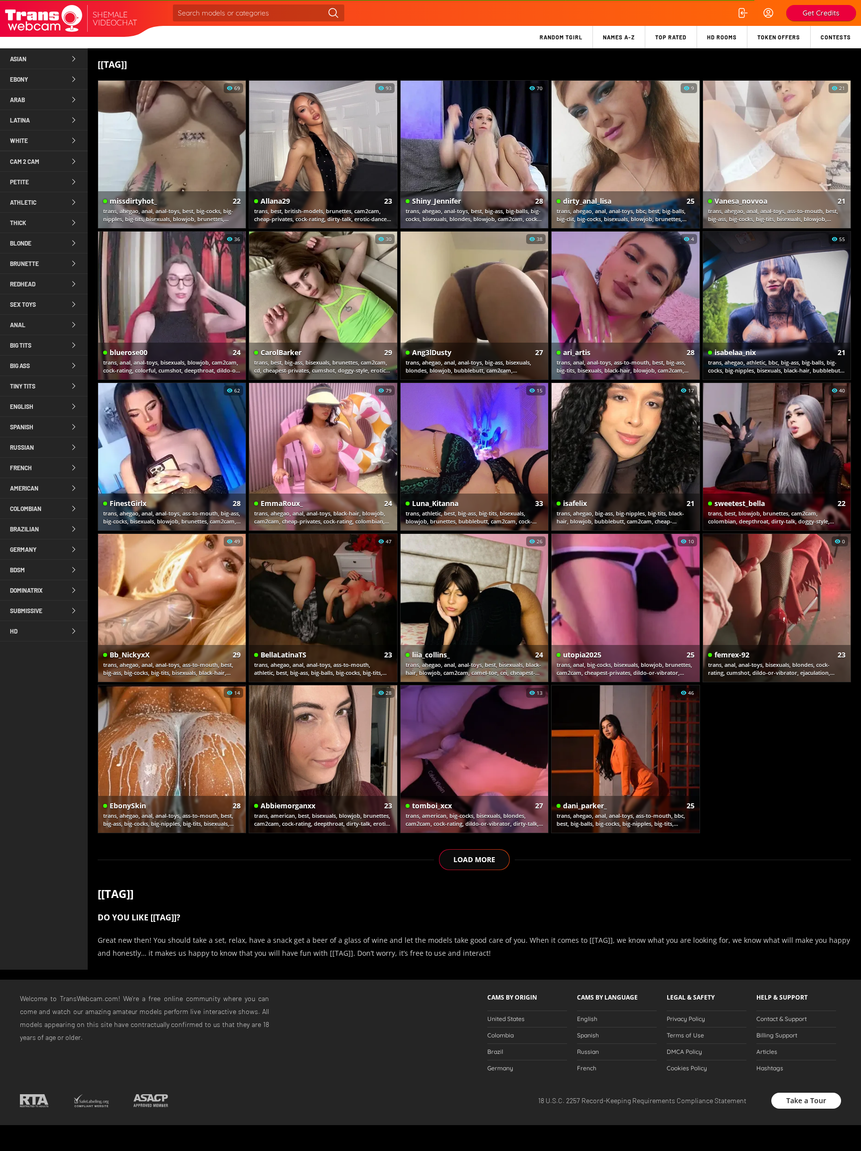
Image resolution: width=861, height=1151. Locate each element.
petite (19, 181)
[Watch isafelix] (625, 456)
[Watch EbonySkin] (172, 759)
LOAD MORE (474, 859)
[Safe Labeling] (91, 1100)
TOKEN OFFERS (778, 37)
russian (22, 447)
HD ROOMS (722, 37)
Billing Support (776, 1035)
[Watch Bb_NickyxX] (172, 607)
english (21, 406)
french (21, 467)
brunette (24, 263)
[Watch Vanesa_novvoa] (777, 154)
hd (13, 631)
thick (18, 222)
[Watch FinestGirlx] (172, 456)
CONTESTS (836, 37)
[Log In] (742, 13)
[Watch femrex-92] (777, 607)
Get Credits (821, 12)
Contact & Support (781, 1019)
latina (20, 120)
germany (23, 549)
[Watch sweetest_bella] (777, 456)
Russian (588, 1052)
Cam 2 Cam (24, 161)
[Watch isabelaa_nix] (777, 305)
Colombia (500, 1035)
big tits (20, 345)
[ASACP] (151, 1100)
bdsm (17, 569)
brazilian (24, 528)
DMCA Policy (684, 1052)
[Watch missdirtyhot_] (172, 154)
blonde (20, 243)
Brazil (495, 1052)
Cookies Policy (687, 1068)
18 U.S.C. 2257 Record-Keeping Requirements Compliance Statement (642, 1100)
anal (17, 324)
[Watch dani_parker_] (625, 759)
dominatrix (26, 590)
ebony (19, 79)
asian (18, 58)
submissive (26, 610)
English (587, 1019)
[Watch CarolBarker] (323, 305)
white (19, 140)
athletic (23, 202)
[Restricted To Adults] (34, 1100)
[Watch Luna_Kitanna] (474, 456)
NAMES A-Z (619, 37)
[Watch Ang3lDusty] (474, 305)
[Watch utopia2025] (625, 607)
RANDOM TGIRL (561, 37)
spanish (21, 426)
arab (17, 99)
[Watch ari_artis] (625, 305)
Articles (766, 1052)
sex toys (23, 304)
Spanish (588, 1035)
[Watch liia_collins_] (474, 607)
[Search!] (333, 12)
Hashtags (769, 1068)
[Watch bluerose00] (172, 305)
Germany (500, 1068)
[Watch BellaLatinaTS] (323, 607)
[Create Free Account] (768, 13)
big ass (20, 365)
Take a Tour (806, 1100)
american (24, 488)
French (586, 1068)
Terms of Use (685, 1035)
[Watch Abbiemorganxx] (323, 759)
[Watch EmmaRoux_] (323, 456)
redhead (22, 283)
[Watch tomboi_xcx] (474, 759)
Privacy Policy (686, 1019)
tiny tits (22, 386)
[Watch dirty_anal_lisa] (625, 154)
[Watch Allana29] (323, 154)
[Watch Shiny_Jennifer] (474, 154)
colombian (25, 508)
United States (506, 1019)
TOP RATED (671, 37)
